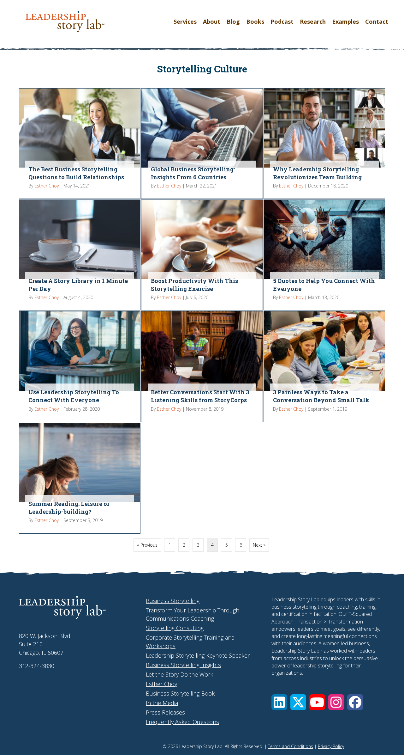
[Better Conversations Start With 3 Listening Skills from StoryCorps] (201, 366)
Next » (259, 545)
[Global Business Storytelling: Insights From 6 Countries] (201, 144)
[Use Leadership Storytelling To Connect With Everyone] (79, 366)
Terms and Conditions (290, 746)
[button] (279, 702)
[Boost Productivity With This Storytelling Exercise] (201, 255)
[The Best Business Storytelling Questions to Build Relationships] (79, 144)
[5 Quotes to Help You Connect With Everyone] (324, 255)
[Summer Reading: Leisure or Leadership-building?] (79, 478)
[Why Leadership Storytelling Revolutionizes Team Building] (324, 144)
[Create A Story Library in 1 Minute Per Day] (79, 255)
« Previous (147, 545)
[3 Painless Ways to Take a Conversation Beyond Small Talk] (324, 366)
